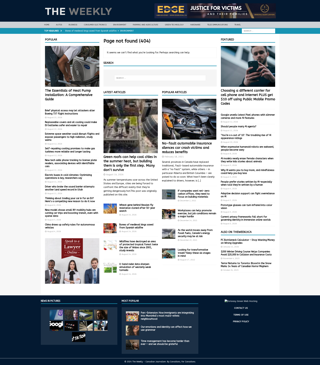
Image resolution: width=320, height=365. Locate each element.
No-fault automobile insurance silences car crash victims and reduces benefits (187, 147)
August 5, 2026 (54, 220)
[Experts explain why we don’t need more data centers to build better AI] (86, 315)
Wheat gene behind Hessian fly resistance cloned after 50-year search (137, 208)
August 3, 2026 (230, 200)
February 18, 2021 (174, 156)
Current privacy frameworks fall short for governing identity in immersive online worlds (246, 218)
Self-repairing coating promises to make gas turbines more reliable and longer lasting (70, 150)
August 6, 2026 (54, 205)
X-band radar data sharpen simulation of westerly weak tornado (135, 267)
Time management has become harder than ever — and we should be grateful (165, 343)
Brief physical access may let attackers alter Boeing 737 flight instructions (70, 112)
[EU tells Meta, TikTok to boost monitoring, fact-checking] (78, 337)
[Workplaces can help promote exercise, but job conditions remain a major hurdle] (168, 214)
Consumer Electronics (95, 25)
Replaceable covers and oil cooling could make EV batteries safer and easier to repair (71, 124)
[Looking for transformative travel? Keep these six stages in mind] (168, 253)
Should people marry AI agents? (238, 126)
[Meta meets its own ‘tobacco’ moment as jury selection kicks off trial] (101, 315)
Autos (59, 25)
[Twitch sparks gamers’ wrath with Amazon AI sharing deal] (56, 315)
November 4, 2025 (231, 258)
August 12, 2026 (54, 144)
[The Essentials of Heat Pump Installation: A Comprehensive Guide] (72, 66)
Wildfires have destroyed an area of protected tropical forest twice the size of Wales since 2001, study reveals (138, 246)
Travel (237, 25)
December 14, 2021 (188, 220)
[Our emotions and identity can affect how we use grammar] (132, 331)
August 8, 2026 (230, 154)
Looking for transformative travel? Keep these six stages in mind (194, 252)
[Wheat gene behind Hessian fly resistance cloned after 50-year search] (110, 209)
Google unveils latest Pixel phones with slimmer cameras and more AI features (248, 116)
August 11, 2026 (54, 170)
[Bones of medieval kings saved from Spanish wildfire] (110, 228)
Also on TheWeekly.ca (236, 232)
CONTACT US (241, 308)
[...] (199, 180)
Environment (119, 25)
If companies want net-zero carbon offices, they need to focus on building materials (194, 193)
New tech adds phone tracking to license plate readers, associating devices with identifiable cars (71, 163)
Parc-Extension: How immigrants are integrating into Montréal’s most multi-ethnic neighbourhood (167, 315)
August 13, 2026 (54, 117)
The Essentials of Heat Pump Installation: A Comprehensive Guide (68, 95)
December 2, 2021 (188, 201)
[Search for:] (258, 30)
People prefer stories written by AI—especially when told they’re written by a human (246, 183)
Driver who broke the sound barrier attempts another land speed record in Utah (69, 188)
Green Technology (174, 25)
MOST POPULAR (130, 301)
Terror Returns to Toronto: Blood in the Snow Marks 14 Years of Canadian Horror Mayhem (246, 265)
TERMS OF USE (240, 315)
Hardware (195, 25)
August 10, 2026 (230, 142)
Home (47, 25)
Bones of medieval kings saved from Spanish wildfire (136, 226)
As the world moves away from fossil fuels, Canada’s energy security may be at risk (195, 233)
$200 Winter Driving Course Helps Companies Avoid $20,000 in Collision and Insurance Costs (246, 253)
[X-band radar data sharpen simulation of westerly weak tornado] (110, 268)
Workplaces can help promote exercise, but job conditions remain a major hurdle (197, 213)
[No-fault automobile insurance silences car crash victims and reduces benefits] (189, 119)
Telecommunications (217, 25)
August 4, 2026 (54, 231)
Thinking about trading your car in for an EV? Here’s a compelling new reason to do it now (70, 200)
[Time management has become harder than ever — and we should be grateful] (132, 345)
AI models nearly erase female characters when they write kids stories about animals (247, 160)
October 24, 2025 (230, 270)
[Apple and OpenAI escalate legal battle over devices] (101, 326)
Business (73, 25)
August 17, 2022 (187, 260)
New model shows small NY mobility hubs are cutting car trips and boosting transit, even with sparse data (71, 213)
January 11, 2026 (231, 247)
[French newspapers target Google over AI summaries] (56, 326)
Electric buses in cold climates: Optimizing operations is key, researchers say (68, 176)
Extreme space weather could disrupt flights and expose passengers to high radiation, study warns (72, 136)
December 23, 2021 (188, 240)
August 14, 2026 (115, 174)
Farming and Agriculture (145, 25)
